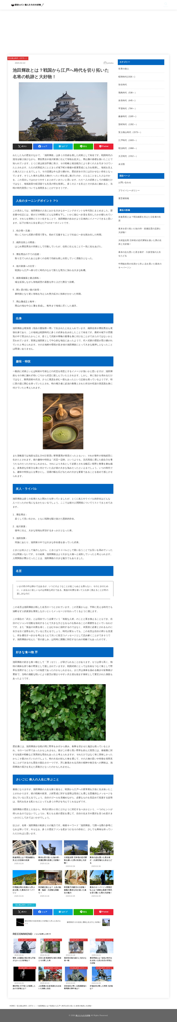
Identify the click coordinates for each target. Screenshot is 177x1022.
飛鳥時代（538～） (127, 93)
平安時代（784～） (127, 108)
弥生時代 (122, 85)
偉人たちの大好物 (83, 1015)
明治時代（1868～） (128, 148)
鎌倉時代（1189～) (127, 116)
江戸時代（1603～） (128, 140)
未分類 (121, 164)
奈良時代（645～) (126, 100)
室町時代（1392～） (128, 124)
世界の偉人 (123, 69)
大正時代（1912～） (128, 156)
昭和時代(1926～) (126, 77)
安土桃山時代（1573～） (18, 58)
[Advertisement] (88, 30)
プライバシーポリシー (129, 190)
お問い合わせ (124, 182)
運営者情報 (123, 198)
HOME (12, 1006)
